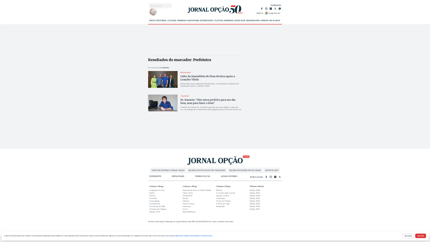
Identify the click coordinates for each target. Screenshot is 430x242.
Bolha (151, 193)
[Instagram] (266, 9)
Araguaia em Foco (157, 190)
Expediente (155, 176)
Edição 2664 (255, 201)
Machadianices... (190, 212)
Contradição (154, 201)
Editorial (161, 21)
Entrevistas (206, 21)
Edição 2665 (255, 198)
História (186, 201)
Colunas (171, 21)
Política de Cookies (181, 236)
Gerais (185, 198)
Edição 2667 (255, 193)
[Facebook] (262, 9)
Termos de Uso (206, 236)
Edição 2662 (255, 206)
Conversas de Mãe (157, 206)
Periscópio (220, 198)
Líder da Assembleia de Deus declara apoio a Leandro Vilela (207, 78)
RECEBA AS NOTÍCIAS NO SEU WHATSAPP (206, 170)
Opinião (265, 21)
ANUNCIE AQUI (271, 170)
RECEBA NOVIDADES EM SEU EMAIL (245, 170)
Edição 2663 (255, 204)
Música (219, 190)
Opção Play (239, 21)
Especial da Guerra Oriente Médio (197, 190)
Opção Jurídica (222, 195)
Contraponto (154, 204)
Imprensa (229, 21)
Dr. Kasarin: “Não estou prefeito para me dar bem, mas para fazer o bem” (208, 101)
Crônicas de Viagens (158, 209)
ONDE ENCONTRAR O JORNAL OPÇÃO (168, 170)
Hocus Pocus (188, 204)
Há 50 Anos (274, 21)
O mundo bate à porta (225, 193)
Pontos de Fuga (222, 204)
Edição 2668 (255, 190)
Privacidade (178, 176)
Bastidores (193, 21)
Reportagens (253, 21)
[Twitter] (275, 9)
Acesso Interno (229, 176)
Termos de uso (202, 176)
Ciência (152, 195)
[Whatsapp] (280, 9)
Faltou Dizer (188, 193)
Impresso (182, 21)
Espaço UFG (154, 212)
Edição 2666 (255, 195)
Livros (185, 209)
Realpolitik (220, 206)
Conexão (153, 198)
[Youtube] (271, 9)
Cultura (218, 21)
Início (152, 21)
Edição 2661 (255, 209)
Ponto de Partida (223, 201)
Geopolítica (187, 195)
